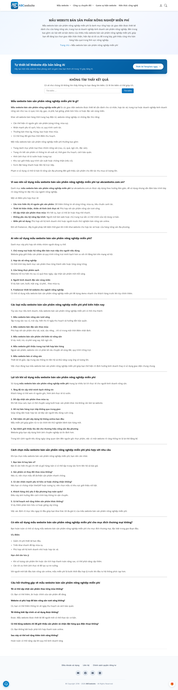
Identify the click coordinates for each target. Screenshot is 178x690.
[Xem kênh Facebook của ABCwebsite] (85, 673)
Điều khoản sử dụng (70, 665)
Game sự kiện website (106, 5)
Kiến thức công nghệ (128, 5)
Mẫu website (63, 5)
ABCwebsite (91, 684)
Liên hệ (86, 665)
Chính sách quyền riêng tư (104, 665)
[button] (160, 5)
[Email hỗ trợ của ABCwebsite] (92, 673)
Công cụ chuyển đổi (82, 5)
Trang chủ (64, 45)
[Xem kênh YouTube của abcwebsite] (78, 673)
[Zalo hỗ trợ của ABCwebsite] (100, 673)
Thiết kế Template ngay (147, 66)
